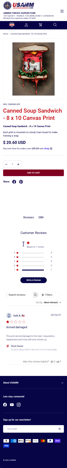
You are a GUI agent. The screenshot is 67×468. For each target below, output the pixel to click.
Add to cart (33, 173)
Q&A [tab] (41, 217)
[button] (40, 24)
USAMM (12, 460)
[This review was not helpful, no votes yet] (58, 361)
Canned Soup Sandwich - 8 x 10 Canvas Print (29, 34)
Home (5, 34)
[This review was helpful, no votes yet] (52, 361)
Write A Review (33, 280)
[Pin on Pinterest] (21, 181)
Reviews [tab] (28, 217)
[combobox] (48, 302)
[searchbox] (19, 294)
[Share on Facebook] (14, 181)
